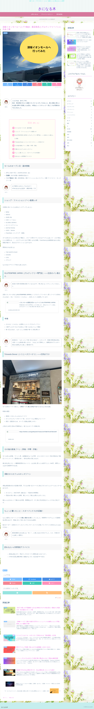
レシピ (79, 117)
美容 (79, 134)
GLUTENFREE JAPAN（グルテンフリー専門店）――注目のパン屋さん (34, 135)
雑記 (79, 145)
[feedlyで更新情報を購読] (17, 592)
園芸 (79, 123)
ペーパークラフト (79, 115)
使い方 (79, 120)
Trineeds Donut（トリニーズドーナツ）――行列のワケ (29, 142)
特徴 (17, 138)
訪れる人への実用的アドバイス (23, 156)
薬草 (79, 137)
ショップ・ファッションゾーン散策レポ (25, 131)
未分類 (5, 570)
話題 (79, 142)
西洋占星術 (79, 140)
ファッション (79, 112)
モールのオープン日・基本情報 (23, 128)
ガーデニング (79, 103)
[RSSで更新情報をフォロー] (47, 592)
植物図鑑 (79, 131)
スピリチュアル (79, 106)
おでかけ (79, 101)
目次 (30, 123)
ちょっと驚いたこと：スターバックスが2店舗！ (28, 152)
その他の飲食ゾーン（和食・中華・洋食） (26, 145)
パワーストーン (79, 109)
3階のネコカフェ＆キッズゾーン (23, 149)
